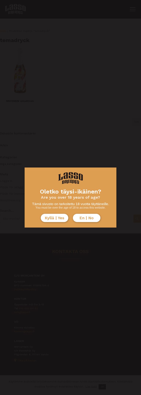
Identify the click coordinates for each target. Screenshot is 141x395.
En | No (86, 218)
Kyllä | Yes (54, 218)
